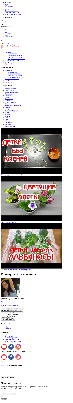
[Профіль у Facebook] (1, 301)
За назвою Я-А (12, 318)
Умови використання (15, 55)
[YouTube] (4, 349)
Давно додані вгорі (13, 314)
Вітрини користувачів (12, 60)
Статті (7, 62)
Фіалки (3, 351)
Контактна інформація (15, 57)
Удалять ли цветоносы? (8, 222)
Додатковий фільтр (8, 319)
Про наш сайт (12, 54)
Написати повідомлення (10, 305)
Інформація (8, 52)
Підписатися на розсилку (13, 14)
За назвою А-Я (12, 316)
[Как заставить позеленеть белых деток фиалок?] (31, 268)
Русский (9, 17)
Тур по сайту (9, 64)
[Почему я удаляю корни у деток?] (31, 173)
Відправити (5, 377)
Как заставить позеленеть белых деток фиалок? (16, 269)
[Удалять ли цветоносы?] (31, 220)
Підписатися (5, 394)
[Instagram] (18, 349)
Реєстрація (8, 328)
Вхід (7, 43)
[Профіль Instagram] (2, 301)
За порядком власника (14, 311)
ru (5, 29)
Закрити (12, 377)
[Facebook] (11, 349)
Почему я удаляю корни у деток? (11, 175)
